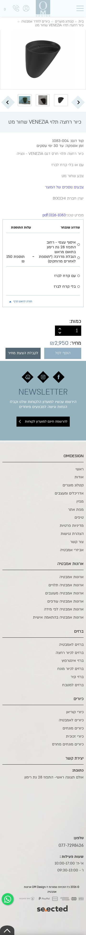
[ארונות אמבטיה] (43, 8)
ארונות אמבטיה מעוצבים (64, 593)
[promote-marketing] (52, 906)
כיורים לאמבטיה (71, 720)
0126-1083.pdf (54, 215)
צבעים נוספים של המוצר (64, 187)
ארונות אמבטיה (71, 577)
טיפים (79, 517)
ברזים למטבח (73, 685)
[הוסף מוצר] (60, 328)
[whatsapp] (8, 899)
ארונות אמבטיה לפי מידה (64, 609)
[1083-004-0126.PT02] (43, 59)
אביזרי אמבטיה (72, 550)
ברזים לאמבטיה (71, 644)
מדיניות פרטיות (72, 525)
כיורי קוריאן (75, 712)
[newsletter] (58, 377)
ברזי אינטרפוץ (73, 660)
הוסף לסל (62, 353)
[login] (26, 13)
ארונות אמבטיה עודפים (65, 601)
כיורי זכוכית (75, 736)
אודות (79, 477)
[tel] (16, 9)
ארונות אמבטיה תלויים (66, 585)
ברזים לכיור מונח (70, 668)
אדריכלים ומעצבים (69, 493)
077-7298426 (71, 845)
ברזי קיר (77, 677)
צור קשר (77, 541)
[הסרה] (60, 333)
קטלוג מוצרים (73, 485)
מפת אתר (76, 509)
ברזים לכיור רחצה (70, 652)
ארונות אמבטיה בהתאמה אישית (58, 617)
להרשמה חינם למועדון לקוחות (46, 421)
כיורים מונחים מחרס (68, 744)
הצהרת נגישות (72, 533)
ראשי (79, 469)
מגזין (80, 501)
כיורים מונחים (73, 728)
